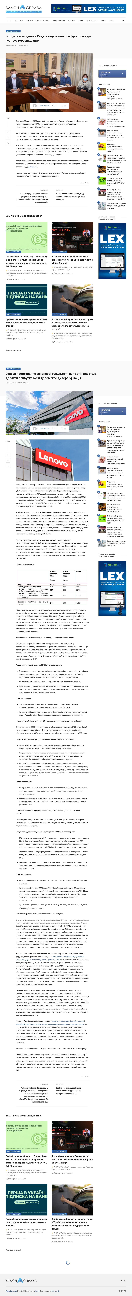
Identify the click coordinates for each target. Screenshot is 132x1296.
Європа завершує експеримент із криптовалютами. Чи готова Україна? (114, 170)
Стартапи (29, 20)
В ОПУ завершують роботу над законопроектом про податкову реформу (70, 196)
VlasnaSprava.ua (11, 1291)
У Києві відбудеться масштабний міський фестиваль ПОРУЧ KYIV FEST (115, 181)
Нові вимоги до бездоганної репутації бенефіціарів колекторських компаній (116, 122)
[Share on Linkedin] (8, 143)
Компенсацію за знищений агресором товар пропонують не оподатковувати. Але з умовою (115, 135)
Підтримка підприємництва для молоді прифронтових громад (115, 147)
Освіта (80, 20)
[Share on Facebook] (8, 132)
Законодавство (42, 20)
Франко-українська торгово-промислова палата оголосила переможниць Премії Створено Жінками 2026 (115, 194)
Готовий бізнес (92, 20)
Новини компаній (13, 31)
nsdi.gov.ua (32, 167)
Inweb (37, 1291)
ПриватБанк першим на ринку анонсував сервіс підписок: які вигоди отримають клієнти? (26, 322)
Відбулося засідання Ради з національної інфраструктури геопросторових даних (69, 1091)
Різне (102, 20)
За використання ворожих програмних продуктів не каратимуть (116, 206)
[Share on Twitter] (8, 137)
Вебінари (71, 20)
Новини (18, 20)
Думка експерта (58, 20)
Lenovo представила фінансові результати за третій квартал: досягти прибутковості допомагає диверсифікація (32, 198)
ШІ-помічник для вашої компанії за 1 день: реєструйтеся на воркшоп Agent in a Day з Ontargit (72, 259)
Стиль (111, 20)
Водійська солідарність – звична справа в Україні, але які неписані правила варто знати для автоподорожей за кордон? (72, 324)
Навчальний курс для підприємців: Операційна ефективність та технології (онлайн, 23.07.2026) (116, 159)
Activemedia (55, 1291)
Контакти (122, 1291)
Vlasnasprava (44, 105)
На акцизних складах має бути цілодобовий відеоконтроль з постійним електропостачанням (116, 94)
